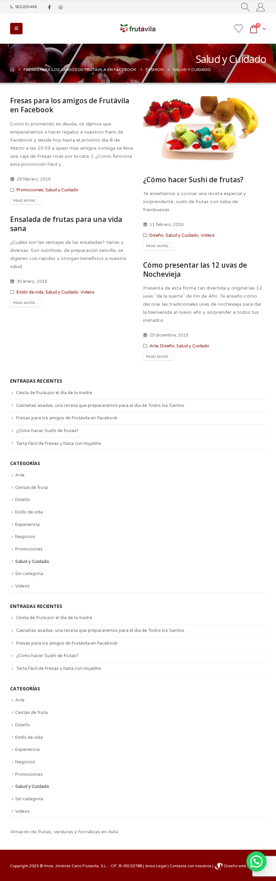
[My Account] (260, 7)
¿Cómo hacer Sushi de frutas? (193, 179)
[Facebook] (49, 7)
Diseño (156, 235)
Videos (208, 235)
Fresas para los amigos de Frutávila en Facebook (69, 105)
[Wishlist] (238, 28)
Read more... (25, 201)
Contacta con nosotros (191, 866)
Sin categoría (29, 573)
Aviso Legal (156, 866)
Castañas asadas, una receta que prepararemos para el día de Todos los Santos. (100, 405)
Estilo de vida (29, 292)
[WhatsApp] (60, 7)
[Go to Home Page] (12, 70)
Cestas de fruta (31, 487)
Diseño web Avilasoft (243, 866)
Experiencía (27, 524)
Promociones (29, 190)
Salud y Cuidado (61, 190)
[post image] (204, 130)
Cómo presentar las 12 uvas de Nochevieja (195, 269)
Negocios (25, 536)
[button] (245, 7)
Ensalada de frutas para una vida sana (66, 224)
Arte (153, 346)
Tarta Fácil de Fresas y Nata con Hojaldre (58, 443)
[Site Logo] (138, 29)
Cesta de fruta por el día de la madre (54, 392)
